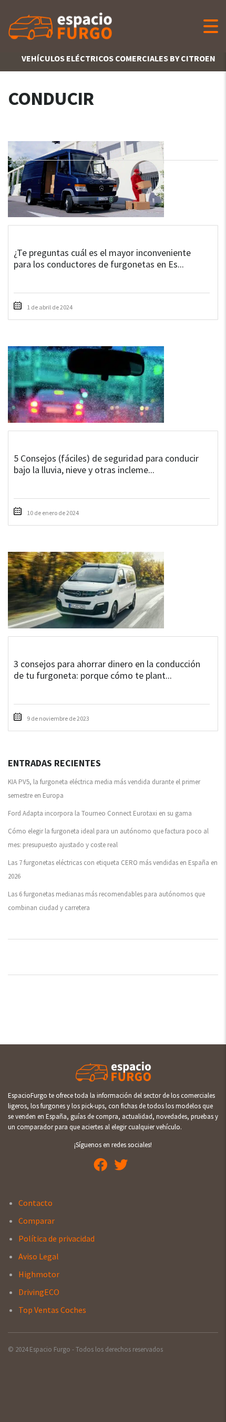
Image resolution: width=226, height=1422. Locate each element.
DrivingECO (38, 1292)
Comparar (36, 1220)
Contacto (35, 1203)
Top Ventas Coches (52, 1310)
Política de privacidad (56, 1238)
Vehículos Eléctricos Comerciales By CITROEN (118, 58)
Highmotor (38, 1274)
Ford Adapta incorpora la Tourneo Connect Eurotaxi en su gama (100, 813)
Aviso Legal (38, 1256)
